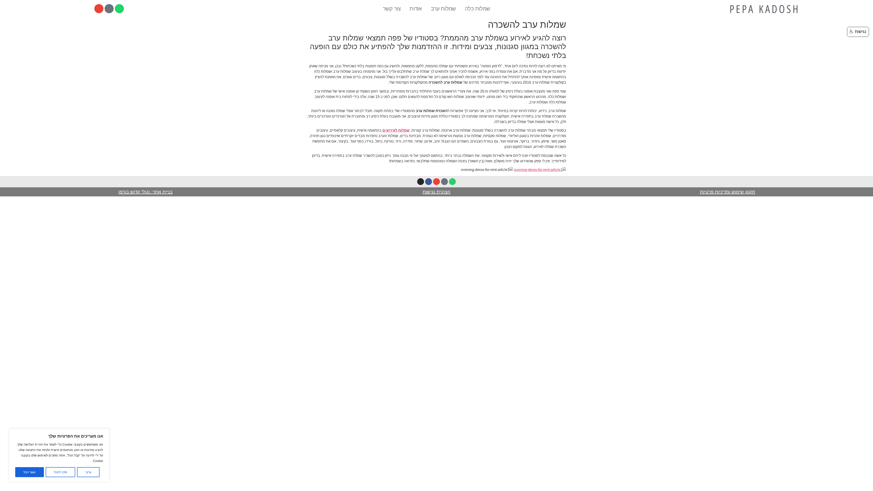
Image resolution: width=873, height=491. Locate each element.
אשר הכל (29, 472)
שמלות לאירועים (396, 130)
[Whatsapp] (119, 8)
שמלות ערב (443, 8)
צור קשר (392, 8)
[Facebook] (428, 181)
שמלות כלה (477, 8)
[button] (858, 31)
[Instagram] (420, 181)
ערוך (88, 472)
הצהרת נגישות (436, 191)
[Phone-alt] (109, 8)
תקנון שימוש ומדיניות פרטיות (727, 191)
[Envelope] (98, 8)
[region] (59, 455)
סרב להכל (60, 472)
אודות (416, 8)
